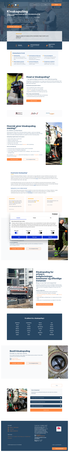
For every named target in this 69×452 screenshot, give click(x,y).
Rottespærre (10, 438)
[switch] (28, 233)
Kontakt (56, 4)
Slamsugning (10, 436)
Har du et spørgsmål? (59, 448)
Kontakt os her (46, 410)
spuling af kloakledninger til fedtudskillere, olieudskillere (46, 294)
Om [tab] (50, 217)
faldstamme (25, 144)
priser (37, 178)
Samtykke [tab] (18, 217)
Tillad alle (50, 237)
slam (27, 19)
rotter (14, 154)
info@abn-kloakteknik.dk (16, 359)
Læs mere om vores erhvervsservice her (44, 304)
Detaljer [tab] (34, 217)
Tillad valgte (34, 237)
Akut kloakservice (21, 436)
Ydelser (34, 4)
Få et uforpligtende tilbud (30, 26)
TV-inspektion (36, 154)
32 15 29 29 (20, 45)
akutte (35, 185)
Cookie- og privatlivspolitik (56, 444)
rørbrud (17, 154)
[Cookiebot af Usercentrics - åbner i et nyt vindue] (53, 214)
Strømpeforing (27, 436)
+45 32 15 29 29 (15, 358)
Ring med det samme (14, 159)
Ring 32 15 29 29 (34, 100)
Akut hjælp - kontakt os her (14, 26)
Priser (46, 4)
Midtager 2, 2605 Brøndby (14, 427)
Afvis (19, 237)
